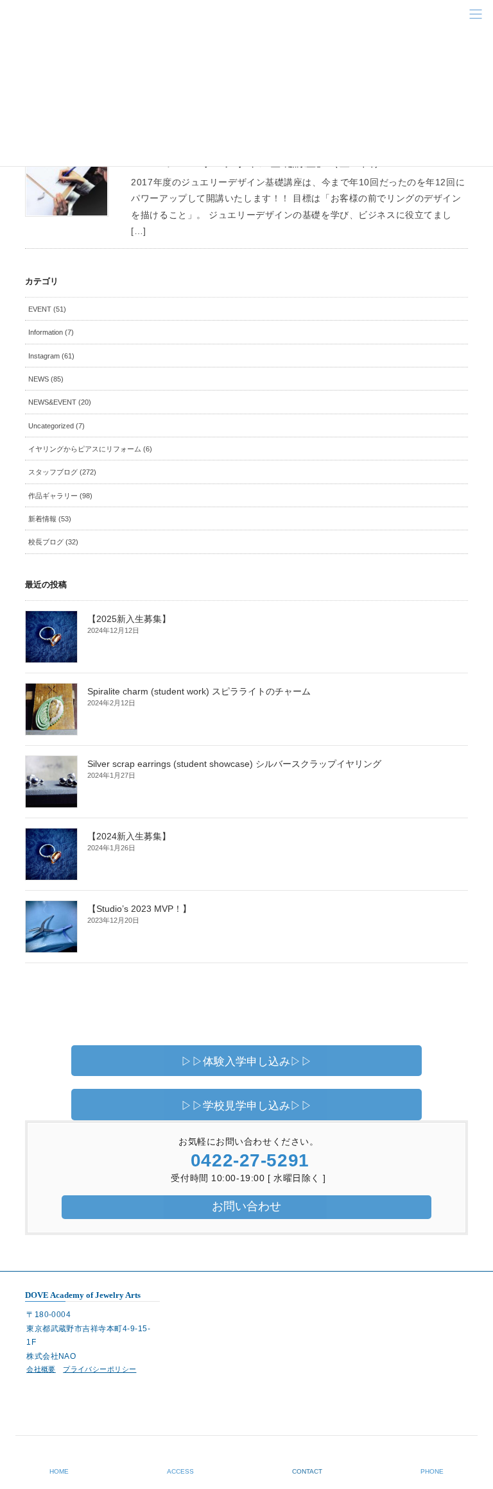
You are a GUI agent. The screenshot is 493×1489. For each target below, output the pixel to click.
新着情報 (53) (49, 519)
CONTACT (307, 1471)
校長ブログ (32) (53, 542)
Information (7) (51, 332)
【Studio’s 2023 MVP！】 (139, 909)
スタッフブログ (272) (62, 472)
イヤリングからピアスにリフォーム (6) (90, 449)
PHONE (432, 1471)
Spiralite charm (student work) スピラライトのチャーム (199, 691)
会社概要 (41, 1369)
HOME (59, 1471)
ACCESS (180, 1471)
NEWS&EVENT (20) (59, 402)
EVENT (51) (47, 309)
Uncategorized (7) (56, 426)
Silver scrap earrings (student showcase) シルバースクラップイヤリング (234, 764)
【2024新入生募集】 (129, 836)
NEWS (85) (46, 379)
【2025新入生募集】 (129, 619)
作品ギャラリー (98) (60, 496)
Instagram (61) (51, 356)
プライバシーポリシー (99, 1369)
